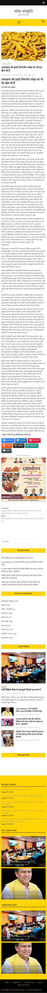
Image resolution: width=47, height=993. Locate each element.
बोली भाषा (4, 617)
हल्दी (33, 75)
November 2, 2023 (21, 75)
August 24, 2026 (33, 727)
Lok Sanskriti (7, 75)
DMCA (40, 982)
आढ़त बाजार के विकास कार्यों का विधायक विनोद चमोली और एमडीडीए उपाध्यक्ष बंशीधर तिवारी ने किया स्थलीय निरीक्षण (20, 583)
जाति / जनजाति (6, 609)
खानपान (3, 605)
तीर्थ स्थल (4, 613)
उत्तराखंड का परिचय (6, 64)
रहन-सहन (4, 625)
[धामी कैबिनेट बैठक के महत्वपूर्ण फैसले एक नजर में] (23, 667)
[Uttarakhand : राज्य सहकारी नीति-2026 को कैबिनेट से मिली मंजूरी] (7, 711)
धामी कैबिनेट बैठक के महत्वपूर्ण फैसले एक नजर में (17, 558)
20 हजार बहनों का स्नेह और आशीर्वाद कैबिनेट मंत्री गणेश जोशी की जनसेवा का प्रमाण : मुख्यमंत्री (22, 570)
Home (6, 982)
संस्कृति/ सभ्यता (6, 633)
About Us (16, 982)
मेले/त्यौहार (5, 621)
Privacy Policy (23, 985)
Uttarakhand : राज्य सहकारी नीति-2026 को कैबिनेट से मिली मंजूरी (21, 563)
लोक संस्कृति (23, 11)
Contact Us (29, 982)
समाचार (3, 629)
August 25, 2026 (19, 693)
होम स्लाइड (4, 638)
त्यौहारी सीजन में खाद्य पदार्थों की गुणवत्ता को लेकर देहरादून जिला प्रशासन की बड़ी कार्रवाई (21, 576)
